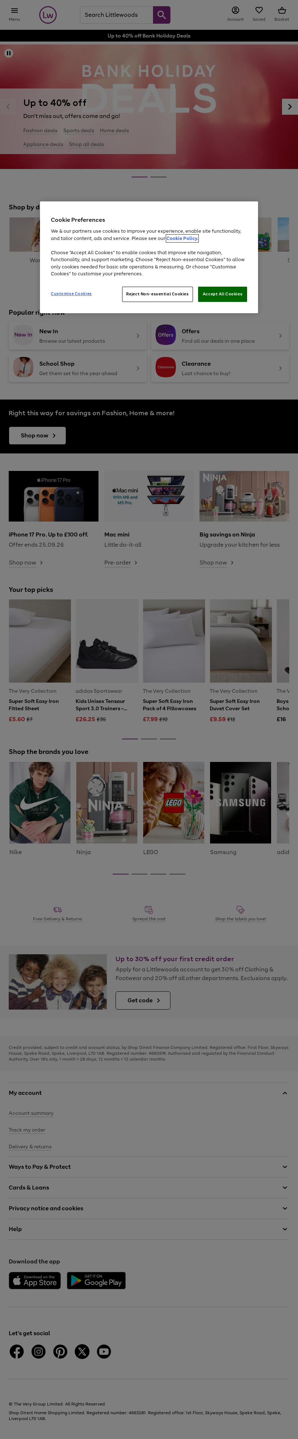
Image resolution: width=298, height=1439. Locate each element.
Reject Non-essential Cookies (157, 294)
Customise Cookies (71, 293)
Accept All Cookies (222, 294)
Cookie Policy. (182, 238)
